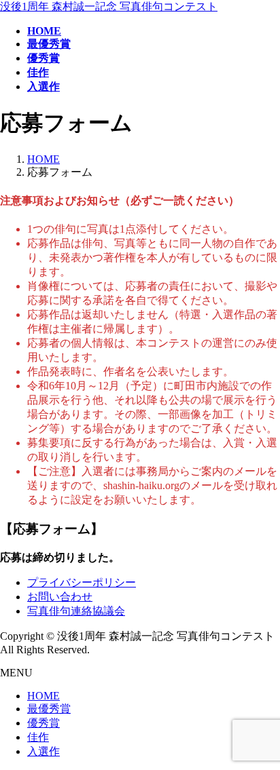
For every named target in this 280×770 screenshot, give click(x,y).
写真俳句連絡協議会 (76, 611)
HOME (43, 695)
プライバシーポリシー (81, 582)
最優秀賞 (49, 708)
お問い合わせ (59, 596)
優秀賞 (43, 723)
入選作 (43, 751)
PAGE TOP (261, 733)
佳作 (38, 737)
